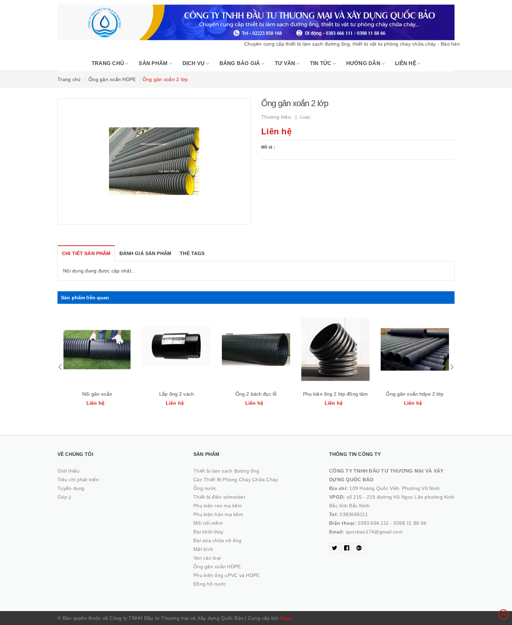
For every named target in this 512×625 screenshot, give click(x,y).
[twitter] (334, 548)
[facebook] (346, 548)
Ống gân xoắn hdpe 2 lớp (414, 394)
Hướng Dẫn (364, 63)
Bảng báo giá (240, 63)
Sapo (286, 618)
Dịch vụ (194, 63)
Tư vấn (286, 63)
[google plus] (359, 548)
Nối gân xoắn (97, 394)
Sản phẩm (154, 63)
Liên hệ (406, 63)
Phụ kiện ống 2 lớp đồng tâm (335, 394)
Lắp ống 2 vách (176, 394)
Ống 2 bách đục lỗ (256, 394)
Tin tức (321, 63)
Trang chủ (109, 63)
